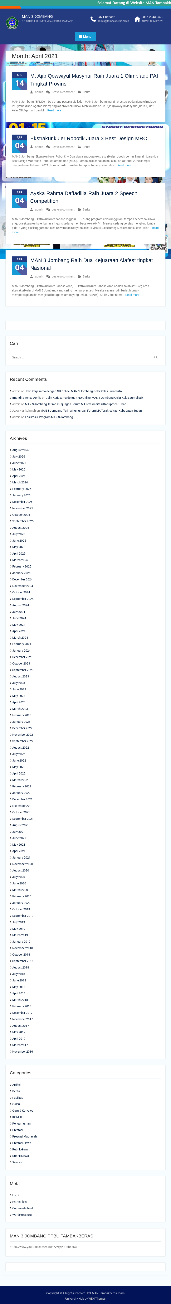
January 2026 (21, 495)
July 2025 (18, 534)
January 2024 (21, 650)
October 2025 (21, 514)
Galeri (16, 1104)
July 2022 (18, 754)
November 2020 (22, 864)
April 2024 (18, 631)
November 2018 (22, 948)
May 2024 (18, 624)
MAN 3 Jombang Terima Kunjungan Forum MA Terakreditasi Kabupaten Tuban (75, 404)
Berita (87, 92)
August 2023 (20, 676)
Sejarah (17, 1162)
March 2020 (20, 890)
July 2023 (18, 683)
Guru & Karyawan (23, 1110)
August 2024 (20, 605)
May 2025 (18, 547)
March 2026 (20, 482)
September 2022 (23, 741)
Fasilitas (17, 1097)
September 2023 (23, 670)
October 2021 (21, 812)
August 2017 (20, 1025)
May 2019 (18, 928)
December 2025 (22, 501)
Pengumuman (21, 1123)
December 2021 (22, 799)
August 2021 (20, 825)
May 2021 (18, 844)
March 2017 (20, 1045)
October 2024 (21, 592)
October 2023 (21, 663)
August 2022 (20, 747)
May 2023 (18, 695)
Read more (54, 110)
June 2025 (19, 540)
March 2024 (20, 637)
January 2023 (21, 721)
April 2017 (18, 1038)
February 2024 (21, 644)
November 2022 (22, 734)
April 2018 (18, 993)
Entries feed (20, 1201)
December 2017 (22, 1012)
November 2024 (22, 586)
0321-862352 (106, 17)
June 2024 (19, 618)
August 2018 (20, 967)
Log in (16, 1195)
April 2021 (18, 851)
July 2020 (18, 877)
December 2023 (22, 657)
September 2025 (23, 521)
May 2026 (18, 469)
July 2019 (18, 922)
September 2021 (23, 818)
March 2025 (20, 560)
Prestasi (17, 1130)
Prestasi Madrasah (24, 1136)
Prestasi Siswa (21, 1143)
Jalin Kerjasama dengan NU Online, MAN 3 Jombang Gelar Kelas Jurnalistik (73, 391)
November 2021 (22, 805)
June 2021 (19, 838)
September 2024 (23, 598)
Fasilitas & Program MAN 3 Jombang (49, 417)
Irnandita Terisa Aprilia (26, 397)
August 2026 (20, 450)
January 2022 (21, 793)
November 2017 (22, 1019)
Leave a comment (63, 92)
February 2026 (21, 489)
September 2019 (23, 915)
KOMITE (17, 1117)
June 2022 (19, 760)
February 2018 (21, 1006)
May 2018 (18, 987)
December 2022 (22, 728)
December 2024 (22, 579)
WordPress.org (22, 1214)
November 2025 (22, 508)
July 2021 (18, 831)
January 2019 (21, 941)
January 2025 (21, 573)
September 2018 (23, 961)
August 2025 (20, 527)
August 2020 (20, 870)
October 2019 (21, 909)
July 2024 (18, 611)
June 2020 (19, 883)
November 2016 (22, 1051)
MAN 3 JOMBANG (37, 16)
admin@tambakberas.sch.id (114, 21)
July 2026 (18, 456)
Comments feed (22, 1208)
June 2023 (19, 689)
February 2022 (21, 786)
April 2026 (18, 476)
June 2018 (19, 980)
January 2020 (21, 902)
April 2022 (18, 773)
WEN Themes (97, 1298)
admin (39, 92)
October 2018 (21, 954)
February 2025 (21, 566)
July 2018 (18, 974)
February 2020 (21, 896)
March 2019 (20, 935)
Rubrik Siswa (20, 1156)
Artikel (16, 1084)
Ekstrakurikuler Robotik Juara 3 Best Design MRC (88, 138)
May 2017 (18, 1032)
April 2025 (18, 553)
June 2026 (19, 463)
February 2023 (21, 715)
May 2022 (18, 767)
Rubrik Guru (20, 1149)
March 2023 (20, 708)
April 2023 (18, 702)
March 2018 (20, 999)
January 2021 (21, 857)
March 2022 (20, 780)
